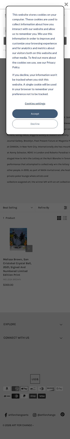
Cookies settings (35, 103)
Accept (35, 113)
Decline (35, 123)
